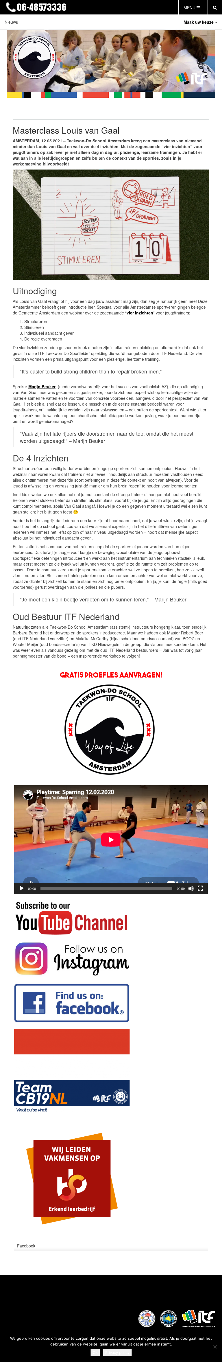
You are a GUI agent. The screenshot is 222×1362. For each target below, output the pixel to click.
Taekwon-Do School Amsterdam (89, 7)
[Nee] (215, 1347)
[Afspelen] (22, 888)
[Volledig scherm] (200, 888)
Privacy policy (117, 1352)
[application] (111, 839)
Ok (95, 1352)
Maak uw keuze (199, 22)
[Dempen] (191, 888)
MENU (190, 7)
